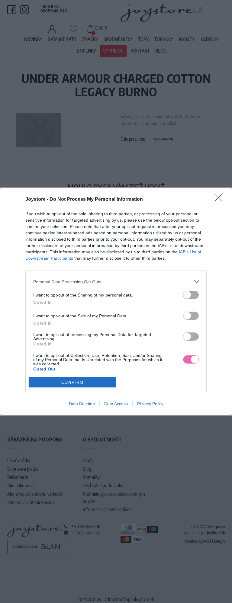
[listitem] (116, 281)
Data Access (116, 403)
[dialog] (116, 301)
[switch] (191, 295)
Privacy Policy (150, 403)
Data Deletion (82, 403)
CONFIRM (72, 382)
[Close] (220, 199)
